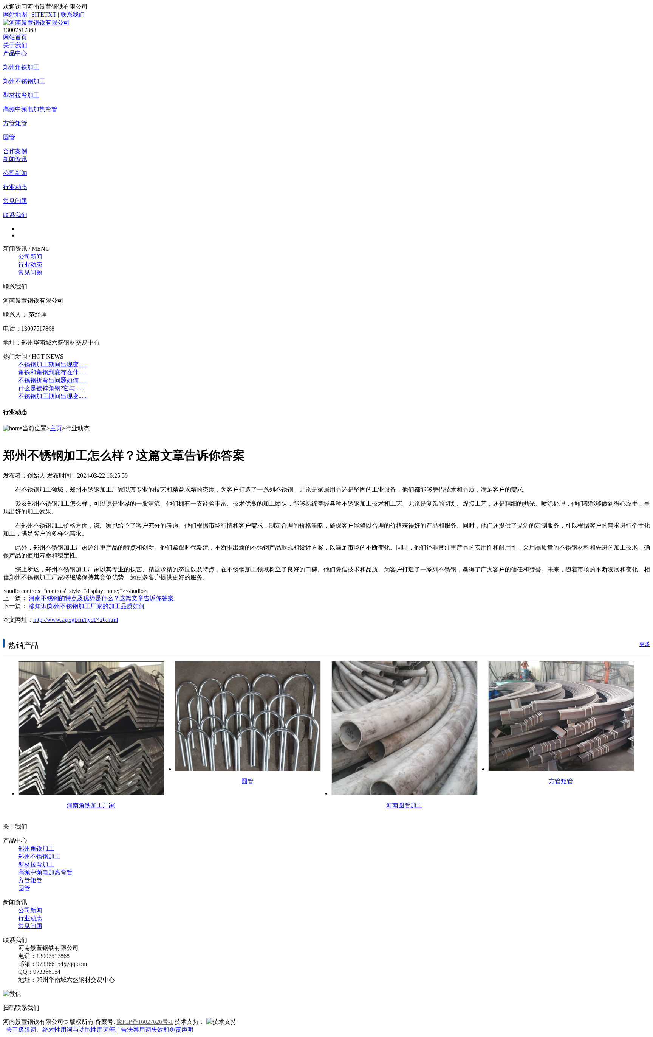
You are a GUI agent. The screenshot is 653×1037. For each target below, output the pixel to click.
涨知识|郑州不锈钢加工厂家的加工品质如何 (87, 606)
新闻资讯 (15, 159)
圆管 (9, 137)
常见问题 (15, 201)
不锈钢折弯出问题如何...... (53, 380)
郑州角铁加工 (21, 67)
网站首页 (15, 37)
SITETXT (43, 14)
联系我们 (72, 14)
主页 (56, 428)
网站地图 (15, 14)
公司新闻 (15, 173)
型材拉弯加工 (21, 95)
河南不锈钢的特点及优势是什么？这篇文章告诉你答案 (101, 598)
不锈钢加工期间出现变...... (53, 364)
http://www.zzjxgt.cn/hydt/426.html (75, 619)
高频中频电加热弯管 (30, 109)
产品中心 (15, 53)
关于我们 (15, 45)
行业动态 (15, 187)
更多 (644, 644)
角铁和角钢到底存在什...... (53, 372)
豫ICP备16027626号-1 (144, 1021)
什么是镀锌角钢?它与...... (51, 388)
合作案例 (15, 151)
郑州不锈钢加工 (24, 81)
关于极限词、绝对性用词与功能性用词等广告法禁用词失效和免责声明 (99, 1029)
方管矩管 (15, 123)
